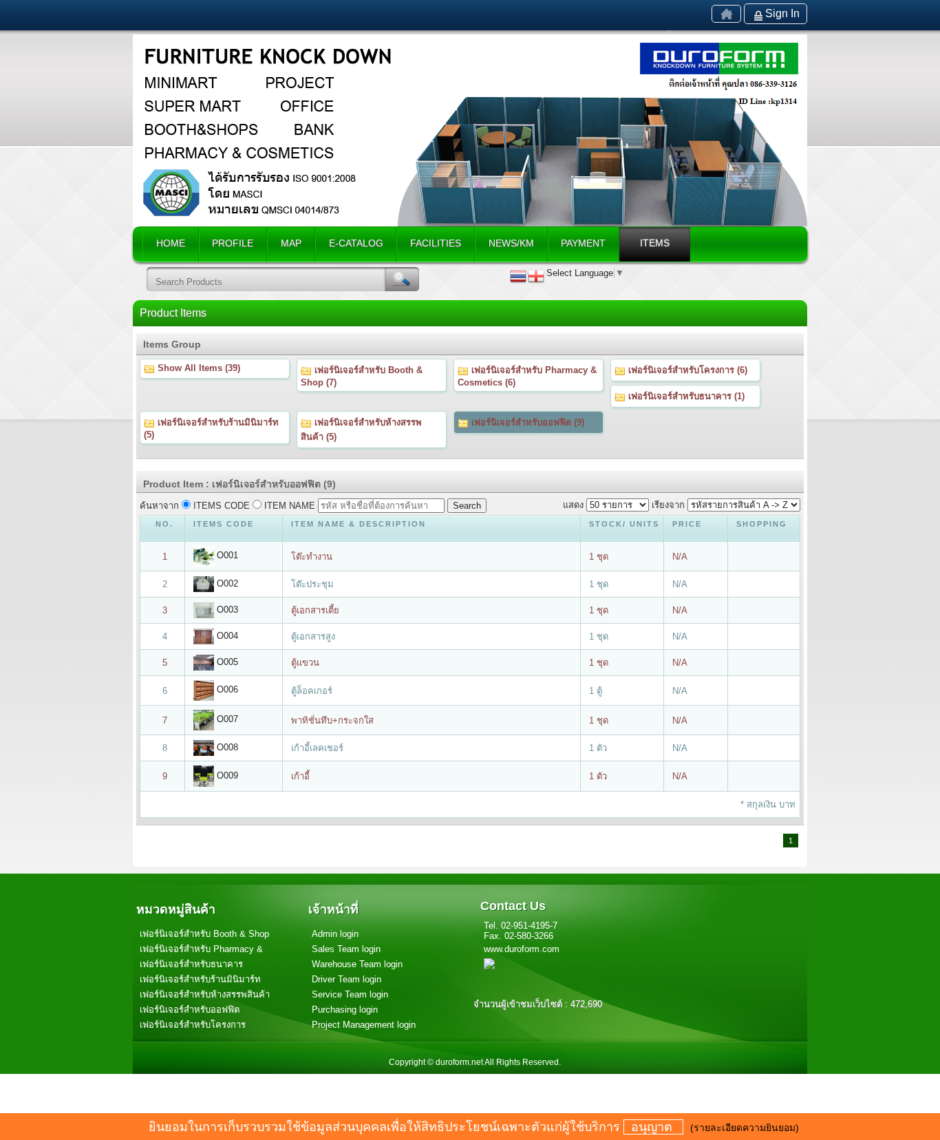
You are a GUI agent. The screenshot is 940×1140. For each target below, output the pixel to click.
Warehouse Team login (357, 964)
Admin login (335, 934)
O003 (226, 609)
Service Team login (350, 994)
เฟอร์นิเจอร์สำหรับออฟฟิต (189, 1009)
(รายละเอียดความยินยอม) (744, 1127)
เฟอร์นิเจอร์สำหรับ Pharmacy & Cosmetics (201, 950)
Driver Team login (346, 979)
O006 (226, 689)
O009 (226, 775)
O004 (226, 636)
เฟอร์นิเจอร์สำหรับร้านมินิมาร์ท (200, 979)
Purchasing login (345, 1009)
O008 (226, 747)
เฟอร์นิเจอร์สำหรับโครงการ (193, 1025)
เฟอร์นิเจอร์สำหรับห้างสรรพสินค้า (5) (361, 429)
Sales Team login (346, 949)
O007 (226, 719)
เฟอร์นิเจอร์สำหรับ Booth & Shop (204, 934)
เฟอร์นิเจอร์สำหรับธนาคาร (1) (685, 396)
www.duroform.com (521, 949)
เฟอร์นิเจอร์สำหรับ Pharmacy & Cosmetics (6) (527, 376)
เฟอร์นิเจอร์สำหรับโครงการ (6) (686, 370)
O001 (226, 555)
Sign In (782, 13)
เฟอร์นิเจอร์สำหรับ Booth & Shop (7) (362, 376)
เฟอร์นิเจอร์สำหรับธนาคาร (191, 964)
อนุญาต (653, 1127)
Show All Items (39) (197, 368)
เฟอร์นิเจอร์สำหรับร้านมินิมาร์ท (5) (211, 428)
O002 (226, 583)
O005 (226, 662)
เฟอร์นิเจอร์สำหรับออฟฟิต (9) (526, 422)
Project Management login (364, 1025)
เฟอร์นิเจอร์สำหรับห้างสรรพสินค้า (205, 994)
